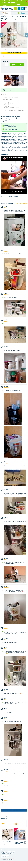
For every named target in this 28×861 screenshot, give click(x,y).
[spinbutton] (6, 64)
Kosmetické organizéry (9, 823)
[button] (9, 64)
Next (27, 13)
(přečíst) (11, 853)
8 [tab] (19, 49)
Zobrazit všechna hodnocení (14, 810)
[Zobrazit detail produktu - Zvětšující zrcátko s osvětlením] (20, 834)
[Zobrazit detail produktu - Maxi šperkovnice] (7, 834)
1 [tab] (5, 49)
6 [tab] (15, 49)
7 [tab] (17, 49)
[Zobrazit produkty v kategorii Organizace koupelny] (16, 823)
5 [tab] (13, 49)
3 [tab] (9, 49)
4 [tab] (11, 49)
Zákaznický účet (19, 9)
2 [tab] (7, 49)
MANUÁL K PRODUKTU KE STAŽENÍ (9, 196)
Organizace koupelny (22, 823)
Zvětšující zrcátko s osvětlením (19, 843)
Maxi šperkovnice (6, 844)
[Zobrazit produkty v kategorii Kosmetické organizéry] (3, 823)
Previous (1, 13)
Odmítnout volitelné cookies (7, 859)
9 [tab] (20, 49)
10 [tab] (22, 49)
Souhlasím (5, 856)
